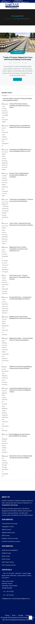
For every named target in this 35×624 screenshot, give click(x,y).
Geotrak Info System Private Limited (22, 617)
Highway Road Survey (8, 532)
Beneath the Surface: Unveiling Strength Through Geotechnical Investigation (20, 456)
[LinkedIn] (16, 612)
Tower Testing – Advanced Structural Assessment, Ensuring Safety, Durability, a (21, 224)
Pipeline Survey (6, 529)
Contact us (29, 615)
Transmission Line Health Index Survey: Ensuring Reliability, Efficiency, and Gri (20, 150)
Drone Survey (6, 559)
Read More (16, 79)
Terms (14, 615)
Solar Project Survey (8, 562)
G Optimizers (29, 619)
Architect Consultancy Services (11, 541)
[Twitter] (30, 2)
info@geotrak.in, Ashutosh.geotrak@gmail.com (21, 1)
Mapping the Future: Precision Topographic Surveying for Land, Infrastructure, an (18, 248)
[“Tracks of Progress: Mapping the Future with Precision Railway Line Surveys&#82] (17, 34)
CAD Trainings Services (9, 565)
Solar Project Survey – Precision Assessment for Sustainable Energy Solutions (19, 277)
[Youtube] (32, 2)
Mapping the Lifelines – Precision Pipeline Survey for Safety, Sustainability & (21, 339)
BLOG (10, 62)
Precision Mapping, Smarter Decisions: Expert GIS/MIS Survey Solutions (19, 435)
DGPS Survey (5, 535)
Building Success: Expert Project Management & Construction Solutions (20, 317)
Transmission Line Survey (9, 523)
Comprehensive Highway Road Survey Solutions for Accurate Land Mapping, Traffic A (20, 390)
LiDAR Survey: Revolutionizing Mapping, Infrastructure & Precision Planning (20, 367)
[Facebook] (13, 612)
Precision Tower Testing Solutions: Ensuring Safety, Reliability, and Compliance (19, 175)
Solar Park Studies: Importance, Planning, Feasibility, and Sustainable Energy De (17, 99)
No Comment (17, 62)
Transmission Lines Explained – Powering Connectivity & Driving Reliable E (21, 200)
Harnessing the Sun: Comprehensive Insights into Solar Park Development (19, 126)
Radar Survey (6, 556)
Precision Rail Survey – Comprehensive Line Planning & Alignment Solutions (20, 298)
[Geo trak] (11, 6)
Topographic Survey (8, 526)
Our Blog (20, 615)
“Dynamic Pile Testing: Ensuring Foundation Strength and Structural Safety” (19, 105)
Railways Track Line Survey (10, 538)
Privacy (7, 615)
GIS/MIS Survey (6, 553)
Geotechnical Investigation (10, 550)
